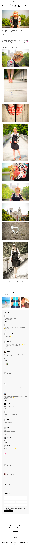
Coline (9, 363)
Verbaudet (26, 41)
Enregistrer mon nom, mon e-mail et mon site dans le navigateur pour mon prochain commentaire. (14, 509)
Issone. (11, 287)
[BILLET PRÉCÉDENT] (3, 518)
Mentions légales (18, 544)
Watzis (8, 453)
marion (8, 419)
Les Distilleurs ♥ (14, 544)
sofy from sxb (9, 437)
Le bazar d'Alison (9, 372)
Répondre (6, 321)
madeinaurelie (9, 341)
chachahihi (8, 427)
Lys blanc (8, 464)
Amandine (8, 445)
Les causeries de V (9, 324)
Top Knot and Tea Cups (10, 333)
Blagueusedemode (9, 411)
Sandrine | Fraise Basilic (10, 403)
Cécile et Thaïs (9, 351)
